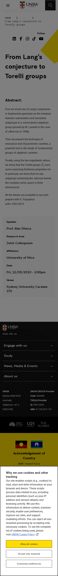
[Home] (29, 5)
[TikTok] (34, 38)
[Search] (50, 5)
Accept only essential (29, 553)
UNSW (8, 17)
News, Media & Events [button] (21, 366)
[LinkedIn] (15, 38)
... (24, 17)
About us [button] (10, 376)
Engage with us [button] (15, 345)
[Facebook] (21, 38)
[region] (29, 521)
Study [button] (8, 356)
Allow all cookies (28, 544)
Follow (41, 33)
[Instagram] (27, 38)
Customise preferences (29, 563)
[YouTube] (41, 38)
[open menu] (8, 5)
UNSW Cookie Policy (25, 534)
